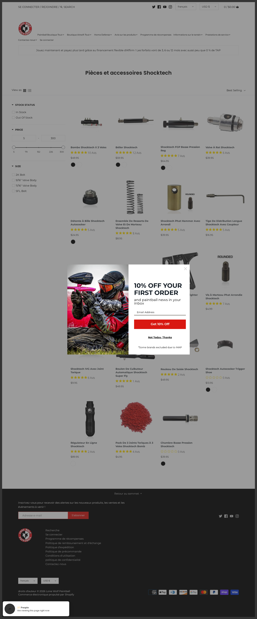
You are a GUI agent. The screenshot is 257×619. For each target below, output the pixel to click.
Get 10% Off (160, 324)
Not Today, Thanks (160, 337)
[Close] (185, 268)
